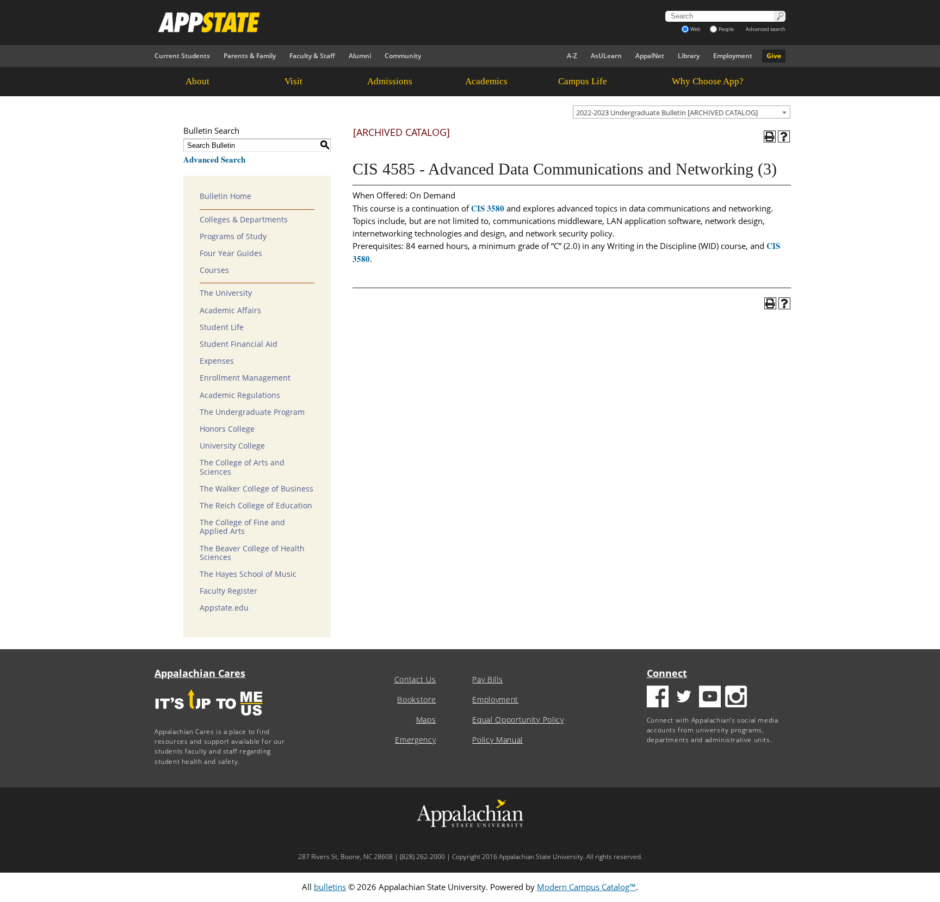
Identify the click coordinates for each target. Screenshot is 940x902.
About (197, 81)
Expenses (217, 361)
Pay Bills (487, 680)
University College (232, 446)
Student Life (222, 327)
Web (695, 29)
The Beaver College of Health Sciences (252, 553)
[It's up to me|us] (208, 719)
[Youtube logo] (710, 698)
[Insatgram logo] (736, 698)
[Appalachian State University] (371, 22)
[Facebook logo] (658, 698)
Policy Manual (497, 740)
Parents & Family (250, 55)
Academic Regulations (240, 395)
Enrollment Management (245, 378)
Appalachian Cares (199, 673)
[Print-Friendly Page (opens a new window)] (770, 136)
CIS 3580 (487, 208)
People (726, 29)
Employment (732, 55)
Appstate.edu (224, 608)
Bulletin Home (225, 196)
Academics (486, 81)
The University (226, 293)
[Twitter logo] (684, 698)
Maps (426, 720)
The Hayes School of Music (248, 574)
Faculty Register (228, 591)
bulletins (330, 886)
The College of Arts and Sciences (242, 467)
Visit (293, 81)
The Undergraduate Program (252, 412)
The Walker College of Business (256, 489)
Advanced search (766, 29)
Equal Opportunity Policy (518, 720)
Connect (667, 673)
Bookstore (416, 700)
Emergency (415, 740)
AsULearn (606, 55)
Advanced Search (214, 159)
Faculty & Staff (312, 55)
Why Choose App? (708, 81)
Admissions (389, 81)
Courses (214, 270)
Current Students (182, 55)
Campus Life (582, 81)
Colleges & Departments (244, 220)
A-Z (572, 55)
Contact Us (415, 680)
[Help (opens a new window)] (784, 136)
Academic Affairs (230, 310)
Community (403, 55)
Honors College (227, 429)
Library (689, 55)
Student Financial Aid (238, 344)
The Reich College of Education (256, 506)
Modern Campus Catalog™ (586, 886)
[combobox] (681, 112)
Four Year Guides (231, 253)
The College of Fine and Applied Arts (242, 527)
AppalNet (649, 55)
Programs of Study (233, 236)
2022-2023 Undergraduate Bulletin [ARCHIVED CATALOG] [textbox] (667, 112)
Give (773, 55)
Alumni (360, 55)
